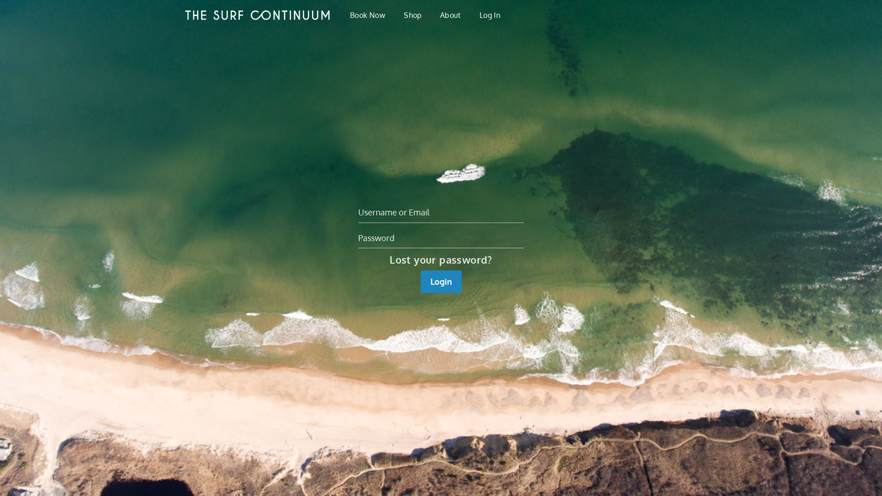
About (450, 15)
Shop (413, 15)
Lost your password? (441, 259)
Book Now (367, 15)
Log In (490, 15)
